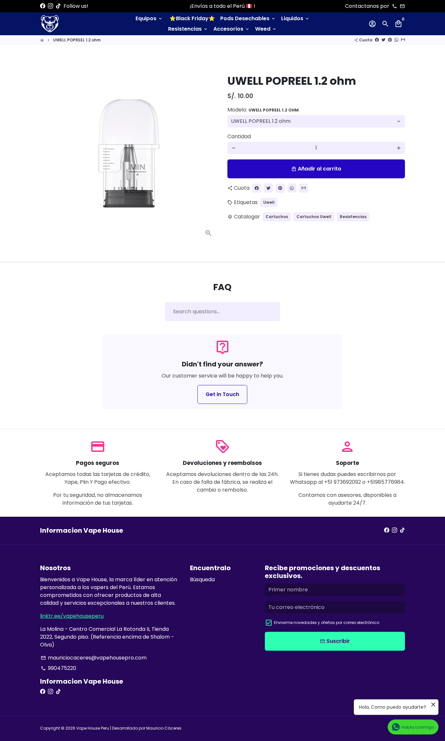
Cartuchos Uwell (313, 216)
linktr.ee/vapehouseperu (72, 616)
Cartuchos (277, 216)
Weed (266, 29)
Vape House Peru (92, 728)
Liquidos (295, 18)
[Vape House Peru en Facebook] (42, 6)
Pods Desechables (248, 18)
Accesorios (231, 29)
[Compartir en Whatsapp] (396, 40)
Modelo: (263, 109)
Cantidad (239, 136)
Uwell (269, 202)
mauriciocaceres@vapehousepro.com (94, 657)
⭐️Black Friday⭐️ (192, 18)
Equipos (149, 18)
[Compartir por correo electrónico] (403, 40)
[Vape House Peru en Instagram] (50, 6)
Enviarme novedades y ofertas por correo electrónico (326, 622)
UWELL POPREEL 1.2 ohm (77, 40)
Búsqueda (202, 579)
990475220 (58, 668)
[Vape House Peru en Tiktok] (58, 6)
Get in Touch (222, 394)
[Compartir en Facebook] (377, 40)
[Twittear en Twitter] (383, 40)
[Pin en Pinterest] (390, 40)
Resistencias (188, 29)
